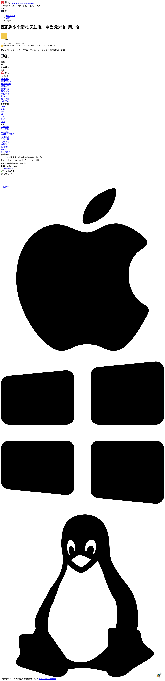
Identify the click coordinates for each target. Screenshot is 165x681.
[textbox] (82, 50)
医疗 (3, 114)
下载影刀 (5, 101)
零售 (3, 117)
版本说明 (5, 99)
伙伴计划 (5, 139)
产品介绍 (5, 94)
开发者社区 (10, 16)
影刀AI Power (6, 81)
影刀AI (4, 96)
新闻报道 (5, 147)
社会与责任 (6, 152)
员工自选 (5, 132)
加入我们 (5, 129)
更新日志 (5, 144)
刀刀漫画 (5, 137)
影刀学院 (5, 86)
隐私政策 (5, 149)
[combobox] (12, 60)
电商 (3, 106)
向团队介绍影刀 (7, 134)
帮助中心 (5, 91)
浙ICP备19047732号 (47, 679)
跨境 (3, 122)
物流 (3, 111)
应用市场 (5, 89)
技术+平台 (5, 142)
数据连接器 (6, 84)
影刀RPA (5, 79)
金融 (3, 109)
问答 (8, 18)
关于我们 (5, 127)
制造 (3, 119)
